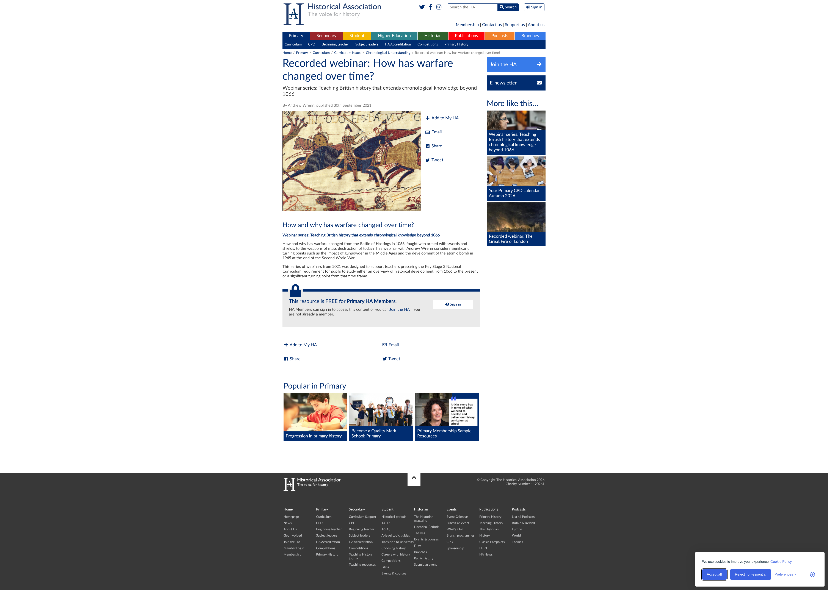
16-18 (385, 529)
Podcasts (499, 36)
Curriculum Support (362, 516)
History (484, 535)
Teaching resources (362, 564)
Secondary (326, 36)
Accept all (714, 574)
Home (287, 53)
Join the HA (399, 310)
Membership (467, 25)
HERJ (483, 548)
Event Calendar (457, 516)
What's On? (455, 529)
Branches (530, 36)
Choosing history (393, 548)
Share (436, 146)
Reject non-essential (750, 574)
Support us (515, 25)
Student (357, 36)
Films (385, 567)
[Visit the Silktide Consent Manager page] (812, 574)
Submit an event (425, 564)
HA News (486, 554)
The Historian (489, 529)
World (516, 535)
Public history (423, 558)
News (288, 523)
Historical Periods (426, 527)
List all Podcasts (523, 516)
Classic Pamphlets (492, 542)
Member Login (294, 548)
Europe (517, 529)
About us (536, 25)
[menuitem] (296, 36)
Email (436, 132)
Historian (433, 36)
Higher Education (394, 36)
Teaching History (491, 523)
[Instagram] (439, 7)
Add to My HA (445, 118)
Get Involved (293, 535)
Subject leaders (366, 44)
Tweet (437, 160)
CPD (311, 44)
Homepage (291, 516)
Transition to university (397, 542)
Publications (466, 36)
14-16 (385, 523)
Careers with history (395, 554)
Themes (419, 533)
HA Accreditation (398, 44)
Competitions (427, 44)
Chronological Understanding (388, 53)
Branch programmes (461, 535)
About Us (290, 529)
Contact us (492, 25)
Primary (296, 36)
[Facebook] (430, 7)
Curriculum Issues (347, 53)
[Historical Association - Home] (312, 489)
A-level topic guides (395, 535)
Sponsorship (455, 548)
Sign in (455, 304)
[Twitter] (422, 7)
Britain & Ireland (523, 523)
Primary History (456, 44)
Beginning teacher (335, 44)
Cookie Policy (781, 561)
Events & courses (393, 573)
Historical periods (393, 516)
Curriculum (293, 44)
